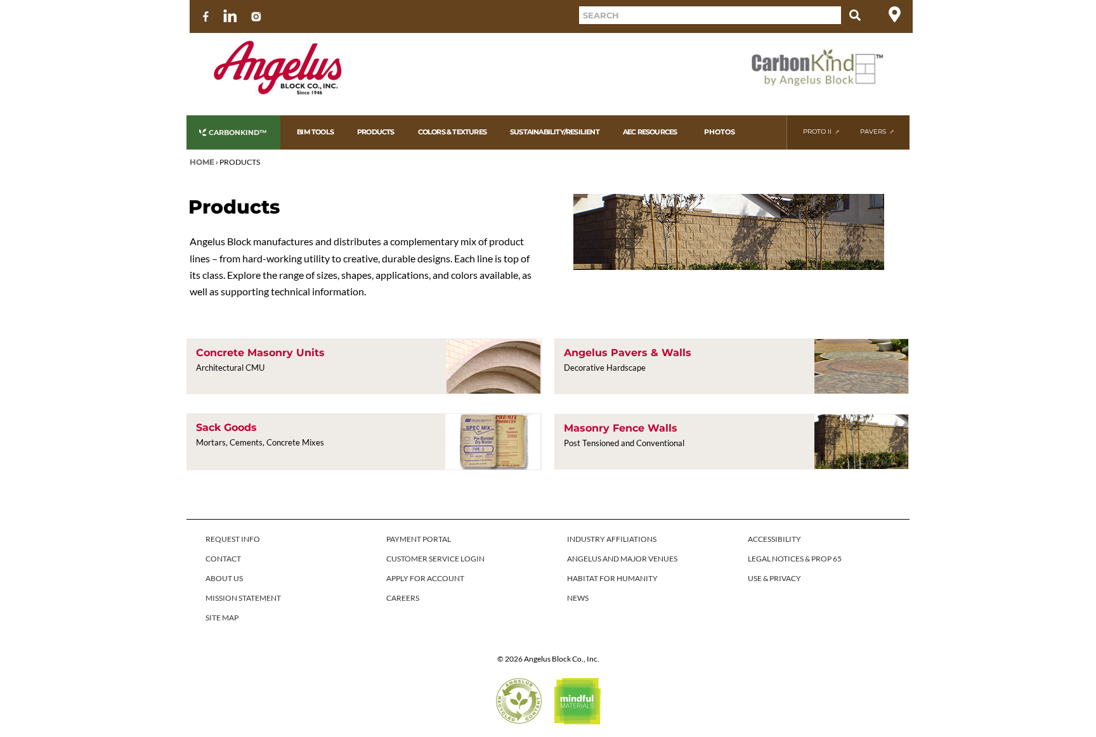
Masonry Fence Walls (620, 428)
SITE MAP (222, 617)
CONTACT (223, 558)
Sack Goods (226, 427)
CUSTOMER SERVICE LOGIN (435, 558)
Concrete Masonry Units (260, 353)
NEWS (578, 598)
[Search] (855, 15)
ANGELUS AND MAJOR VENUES (622, 558)
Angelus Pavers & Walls (627, 353)
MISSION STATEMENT (243, 598)
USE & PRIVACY (774, 578)
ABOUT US (224, 578)
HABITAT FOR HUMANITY (612, 578)
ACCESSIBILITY (774, 539)
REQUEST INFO (233, 539)
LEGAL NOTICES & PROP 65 (795, 558)
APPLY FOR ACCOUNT (425, 578)
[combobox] (710, 15)
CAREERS (402, 598)
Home (202, 162)
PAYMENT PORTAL (418, 539)
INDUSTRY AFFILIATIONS (611, 539)
